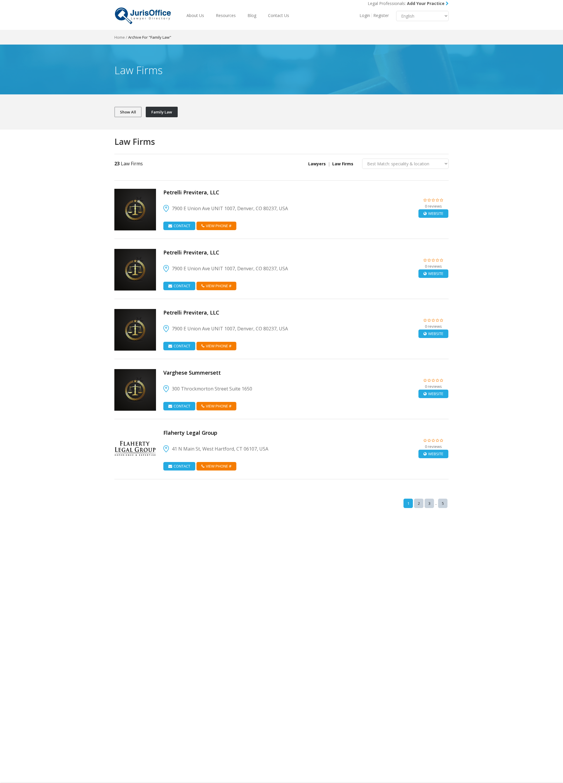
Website (435, 213)
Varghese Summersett (192, 372)
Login (364, 15)
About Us (195, 15)
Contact (182, 225)
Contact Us (278, 15)
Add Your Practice (426, 3)
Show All (128, 112)
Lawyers (317, 164)
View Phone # (218, 225)
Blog (251, 15)
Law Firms (342, 164)
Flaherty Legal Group (190, 432)
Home (119, 37)
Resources (226, 15)
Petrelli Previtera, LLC (191, 192)
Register (381, 15)
